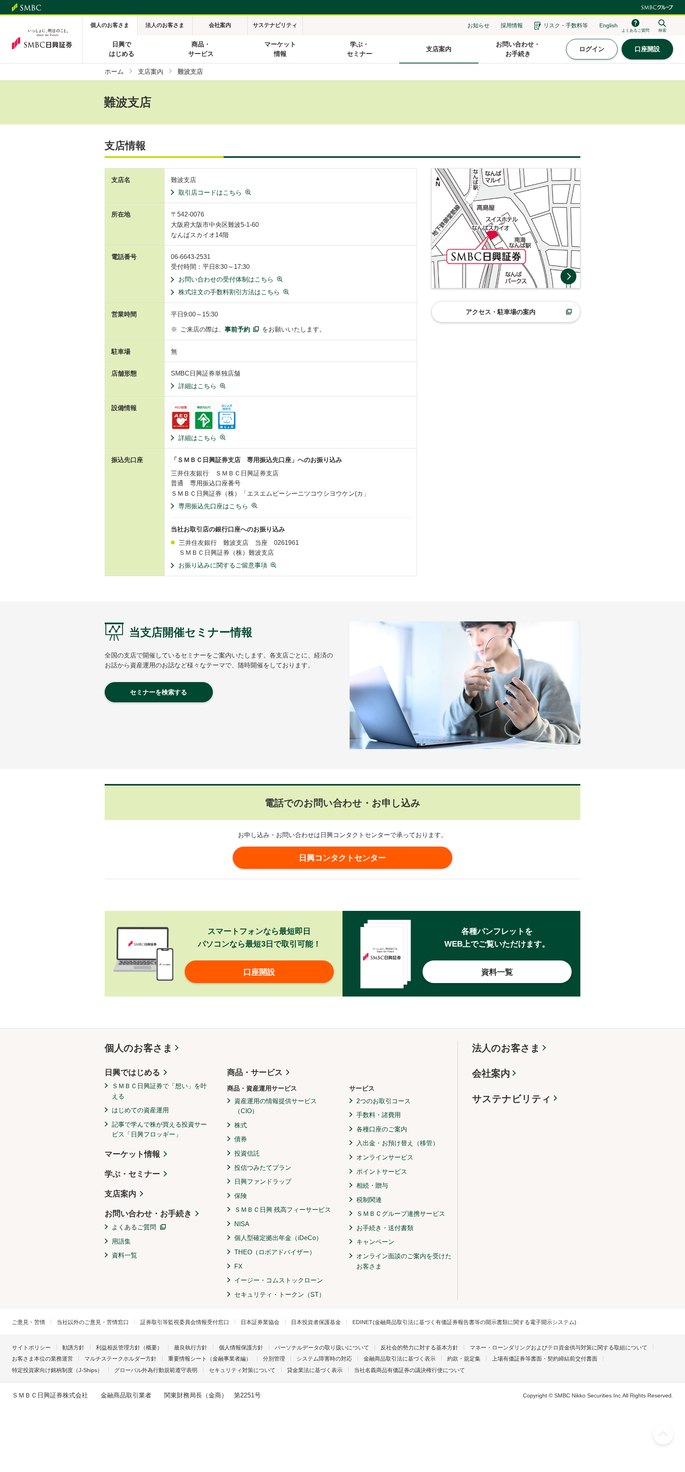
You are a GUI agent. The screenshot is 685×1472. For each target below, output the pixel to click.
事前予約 (237, 329)
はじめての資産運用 (140, 1110)
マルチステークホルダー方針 (120, 1358)
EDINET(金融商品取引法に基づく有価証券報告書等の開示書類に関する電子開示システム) (464, 1322)
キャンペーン (375, 1241)
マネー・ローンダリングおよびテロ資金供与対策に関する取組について (558, 1347)
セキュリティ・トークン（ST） (279, 1294)
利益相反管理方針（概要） (129, 1347)
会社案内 (491, 1073)
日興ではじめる (132, 1072)
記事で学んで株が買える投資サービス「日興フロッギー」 (159, 1129)
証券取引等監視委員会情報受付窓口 (184, 1322)
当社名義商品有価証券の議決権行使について (409, 1370)
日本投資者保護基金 (316, 1322)
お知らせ (478, 25)
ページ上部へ (663, 1434)
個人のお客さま (139, 1048)
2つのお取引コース (383, 1101)
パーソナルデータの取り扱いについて (322, 1347)
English (608, 25)
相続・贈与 (372, 1185)
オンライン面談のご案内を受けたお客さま (404, 1261)
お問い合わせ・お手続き (148, 1213)
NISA (241, 1224)
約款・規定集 (463, 1358)
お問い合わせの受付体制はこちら (226, 279)
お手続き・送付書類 (384, 1228)
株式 (240, 1125)
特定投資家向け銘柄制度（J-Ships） (57, 1370)
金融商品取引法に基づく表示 (400, 1358)
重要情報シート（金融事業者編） (209, 1358)
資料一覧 (124, 1255)
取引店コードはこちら (210, 192)
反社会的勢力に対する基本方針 (419, 1347)
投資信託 (247, 1153)
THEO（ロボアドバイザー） (275, 1252)
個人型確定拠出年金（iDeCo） (278, 1237)
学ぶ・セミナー (132, 1173)
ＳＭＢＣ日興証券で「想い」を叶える (159, 1091)
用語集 (121, 1241)
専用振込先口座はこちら (213, 506)
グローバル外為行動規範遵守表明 (155, 1370)
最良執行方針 (190, 1347)
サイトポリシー (31, 1347)
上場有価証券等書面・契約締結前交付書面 (544, 1358)
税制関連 (369, 1199)
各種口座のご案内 (381, 1129)
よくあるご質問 (134, 1227)
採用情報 (512, 25)
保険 (240, 1195)
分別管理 (274, 1358)
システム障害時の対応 (324, 1358)
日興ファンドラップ (262, 1181)
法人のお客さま (506, 1048)
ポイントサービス (381, 1171)
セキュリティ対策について (242, 1370)
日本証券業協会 (260, 1322)
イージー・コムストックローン (278, 1280)
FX (238, 1266)
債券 (240, 1139)
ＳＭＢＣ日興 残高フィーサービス (282, 1209)
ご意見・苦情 (28, 1322)
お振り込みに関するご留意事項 (222, 565)
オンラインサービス (384, 1157)
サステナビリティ (511, 1098)
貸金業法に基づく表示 (314, 1370)
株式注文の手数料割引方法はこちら (229, 292)
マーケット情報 (132, 1154)
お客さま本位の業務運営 (42, 1358)
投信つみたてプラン (262, 1167)
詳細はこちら (197, 386)
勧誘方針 (73, 1347)
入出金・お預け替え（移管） (397, 1143)
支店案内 (120, 1193)
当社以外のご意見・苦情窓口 (93, 1322)
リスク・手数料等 (565, 25)
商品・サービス (255, 1072)
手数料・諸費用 (378, 1115)
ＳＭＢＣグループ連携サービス (400, 1213)
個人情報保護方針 (241, 1347)
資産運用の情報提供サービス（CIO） (275, 1106)
